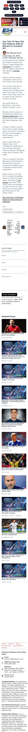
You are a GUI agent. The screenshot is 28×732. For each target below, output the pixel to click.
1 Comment (18, 515)
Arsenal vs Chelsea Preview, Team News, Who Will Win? (14, 578)
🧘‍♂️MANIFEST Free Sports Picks (14, 15)
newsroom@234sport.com (13, 659)
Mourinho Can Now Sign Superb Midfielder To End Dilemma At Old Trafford (13, 401)
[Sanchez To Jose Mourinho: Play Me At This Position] (14, 326)
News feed (11, 643)
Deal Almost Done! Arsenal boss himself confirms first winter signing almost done (13, 424)
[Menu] (25, 32)
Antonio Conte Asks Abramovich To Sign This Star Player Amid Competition (14, 556)
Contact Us (4, 647)
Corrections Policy (6, 645)
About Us (18, 643)
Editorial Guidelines (18, 645)
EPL (14, 11)
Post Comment (9, 294)
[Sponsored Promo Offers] (9, 22)
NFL (11, 5)
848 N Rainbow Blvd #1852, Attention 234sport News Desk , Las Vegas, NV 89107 (14, 670)
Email (4, 255)
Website (4, 269)
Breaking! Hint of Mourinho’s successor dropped (12, 512)
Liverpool (6, 67)
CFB (12, 8)
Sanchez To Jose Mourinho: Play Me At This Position (13, 334)
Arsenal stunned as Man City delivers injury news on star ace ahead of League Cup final (13, 356)
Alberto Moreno (8, 212)
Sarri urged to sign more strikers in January (13, 447)
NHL (22, 5)
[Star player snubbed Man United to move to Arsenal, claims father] (14, 460)
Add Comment (6, 276)
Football (12, 58)
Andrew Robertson (10, 116)
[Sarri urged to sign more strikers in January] (14, 439)
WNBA (6, 8)
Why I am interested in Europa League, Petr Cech (12, 379)
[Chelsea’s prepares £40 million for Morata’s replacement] (14, 525)
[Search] (15, 31)
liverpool (19, 212)
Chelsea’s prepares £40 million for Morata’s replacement (14, 533)
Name (4, 262)
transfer (16, 71)
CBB (17, 8)
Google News (9, 676)
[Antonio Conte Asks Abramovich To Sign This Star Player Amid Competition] (14, 547)
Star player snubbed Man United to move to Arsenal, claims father (14, 468)
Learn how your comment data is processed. (12, 301)
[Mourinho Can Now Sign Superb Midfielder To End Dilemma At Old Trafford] (14, 392)
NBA (6, 5)
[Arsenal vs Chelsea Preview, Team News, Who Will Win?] (14, 570)
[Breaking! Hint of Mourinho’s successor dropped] (14, 504)
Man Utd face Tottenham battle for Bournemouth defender (13, 199)
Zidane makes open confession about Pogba (13, 490)
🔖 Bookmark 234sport (14, 2)
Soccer (20, 58)
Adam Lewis (7, 209)
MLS (22, 8)
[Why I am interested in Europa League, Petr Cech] (14, 371)
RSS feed (4, 643)
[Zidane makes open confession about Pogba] (14, 482)
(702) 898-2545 (10, 664)
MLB (16, 5)
